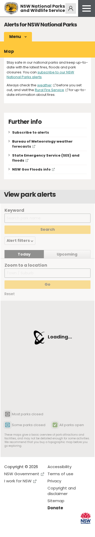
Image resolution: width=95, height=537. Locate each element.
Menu (15, 36)
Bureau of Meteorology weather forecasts (42, 144)
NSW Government (21, 474)
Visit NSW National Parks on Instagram (20, 529)
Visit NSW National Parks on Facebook (9, 529)
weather (44, 85)
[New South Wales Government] (85, 518)
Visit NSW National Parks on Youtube (32, 529)
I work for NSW (18, 481)
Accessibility (60, 466)
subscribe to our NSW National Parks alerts (40, 74)
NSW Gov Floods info (31, 169)
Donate (55, 508)
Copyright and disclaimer (62, 490)
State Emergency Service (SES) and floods (45, 158)
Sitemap (56, 500)
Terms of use (60, 474)
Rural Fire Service (49, 89)
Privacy (54, 481)
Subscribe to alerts (30, 132)
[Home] (11, 8)
